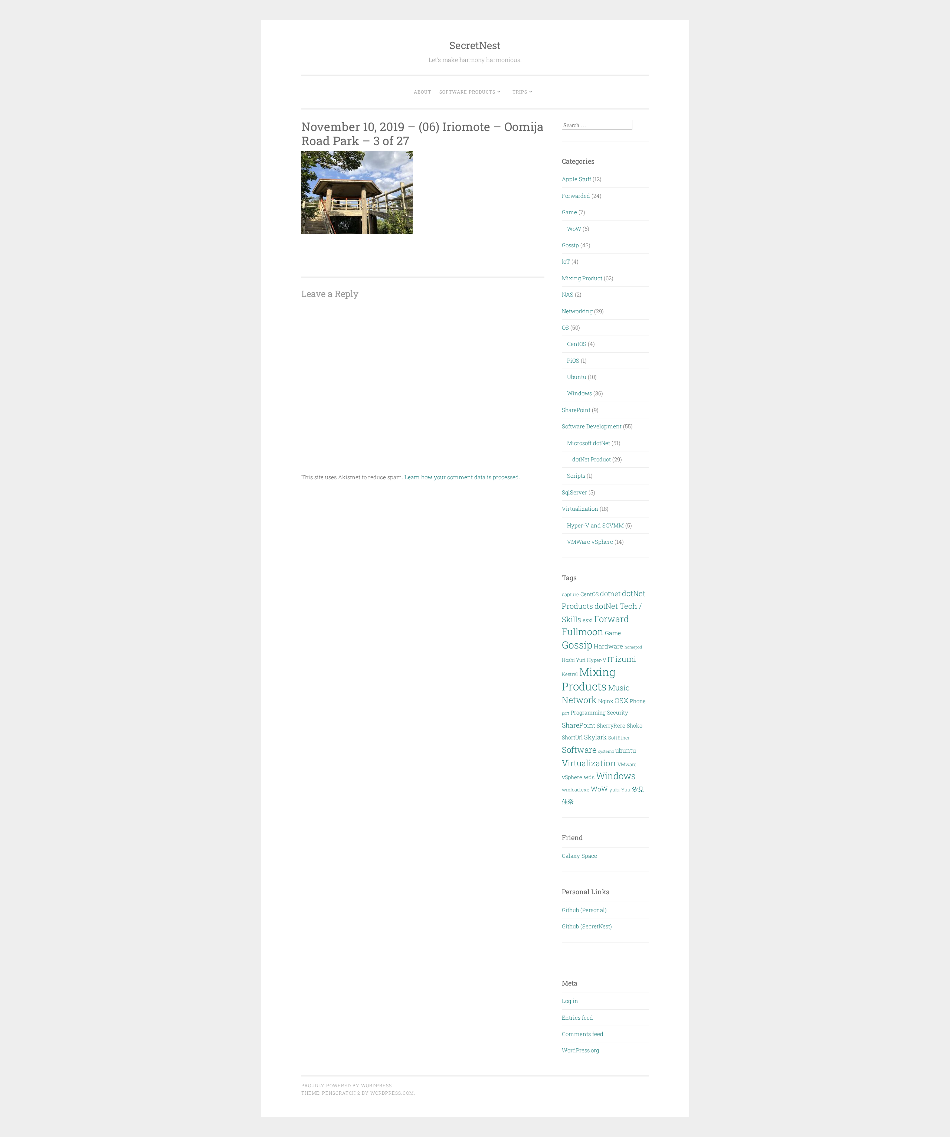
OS (565, 327)
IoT (566, 261)
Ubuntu (576, 376)
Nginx (605, 701)
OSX (621, 700)
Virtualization (580, 508)
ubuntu (625, 750)
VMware (627, 764)
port (565, 713)
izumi (625, 659)
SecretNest (475, 45)
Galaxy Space (579, 855)
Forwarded (576, 195)
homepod (633, 647)
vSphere (572, 777)
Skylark (595, 737)
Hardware (608, 646)
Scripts (576, 475)
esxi (588, 620)
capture (570, 594)
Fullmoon (582, 631)
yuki (614, 789)
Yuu (625, 789)
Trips (519, 92)
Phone (638, 701)
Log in (570, 1000)
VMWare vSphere (590, 541)
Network (579, 699)
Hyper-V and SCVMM (595, 525)
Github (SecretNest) (587, 926)
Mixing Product (582, 278)
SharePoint (576, 410)
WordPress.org (580, 1050)
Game (569, 212)
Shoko (634, 725)
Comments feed (582, 1034)
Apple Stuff (576, 179)
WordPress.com (392, 1093)
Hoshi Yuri (574, 660)
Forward (611, 618)
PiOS (573, 360)
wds (589, 777)
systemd (606, 751)
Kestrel (570, 674)
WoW (574, 228)
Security (617, 712)
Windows (579, 393)
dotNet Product (591, 459)
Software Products (467, 92)
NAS (567, 294)
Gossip (570, 245)
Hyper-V (596, 660)
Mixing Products (589, 678)
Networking (577, 311)
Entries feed (577, 1017)
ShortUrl (572, 737)
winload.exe (575, 789)
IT (610, 659)
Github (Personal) (584, 910)
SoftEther (619, 737)
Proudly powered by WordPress (346, 1085)
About (422, 92)
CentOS (576, 343)
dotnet (610, 593)
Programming (588, 712)
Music (619, 687)
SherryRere (611, 725)
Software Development (592, 426)
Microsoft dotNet (588, 443)
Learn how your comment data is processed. (462, 477)
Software (579, 749)
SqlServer (574, 492)
